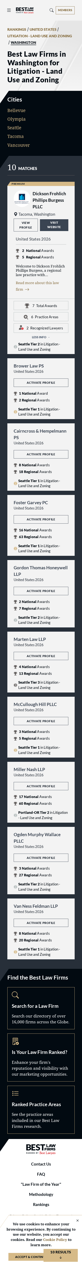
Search (41, 1008)
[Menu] (9, 10)
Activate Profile (41, 382)
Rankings (41, 1204)
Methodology (41, 1194)
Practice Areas (41, 1110)
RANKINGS (16, 29)
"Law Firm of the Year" (41, 1184)
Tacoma (15, 136)
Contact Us (41, 1164)
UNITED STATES (43, 29)
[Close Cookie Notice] (75, 1221)
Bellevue (16, 110)
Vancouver (18, 145)
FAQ (41, 1174)
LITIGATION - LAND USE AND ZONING (39, 36)
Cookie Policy (55, 1239)
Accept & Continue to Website (41, 1257)
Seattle (14, 128)
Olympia (16, 119)
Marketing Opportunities (41, 1057)
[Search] (52, 10)
